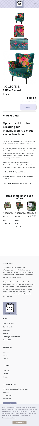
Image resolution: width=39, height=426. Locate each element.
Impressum (7, 399)
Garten (5, 355)
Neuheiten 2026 (8, 324)
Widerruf (6, 392)
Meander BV (17, 275)
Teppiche (6, 330)
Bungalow (25, 275)
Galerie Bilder (7, 340)
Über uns (6, 352)
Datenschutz (7, 396)
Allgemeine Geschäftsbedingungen (15, 389)
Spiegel (5, 333)
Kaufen (28, 107)
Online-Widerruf (9, 404)
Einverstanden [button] (19, 422)
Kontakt (5, 358)
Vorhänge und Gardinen (11, 337)
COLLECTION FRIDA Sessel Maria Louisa (20, 220)
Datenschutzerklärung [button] (9, 418)
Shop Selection (8, 327)
